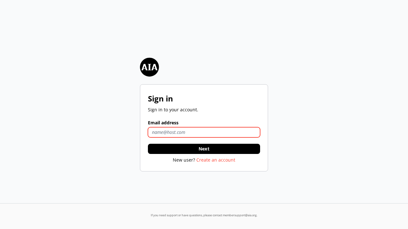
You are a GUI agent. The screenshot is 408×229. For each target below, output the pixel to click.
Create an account (215, 160)
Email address (163, 123)
